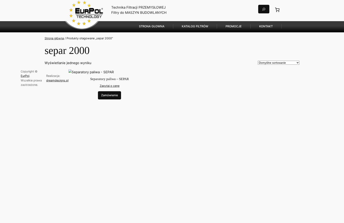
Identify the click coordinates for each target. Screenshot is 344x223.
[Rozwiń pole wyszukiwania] (263, 9)
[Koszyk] (277, 10)
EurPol (25, 75)
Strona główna (54, 38)
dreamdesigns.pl (57, 80)
